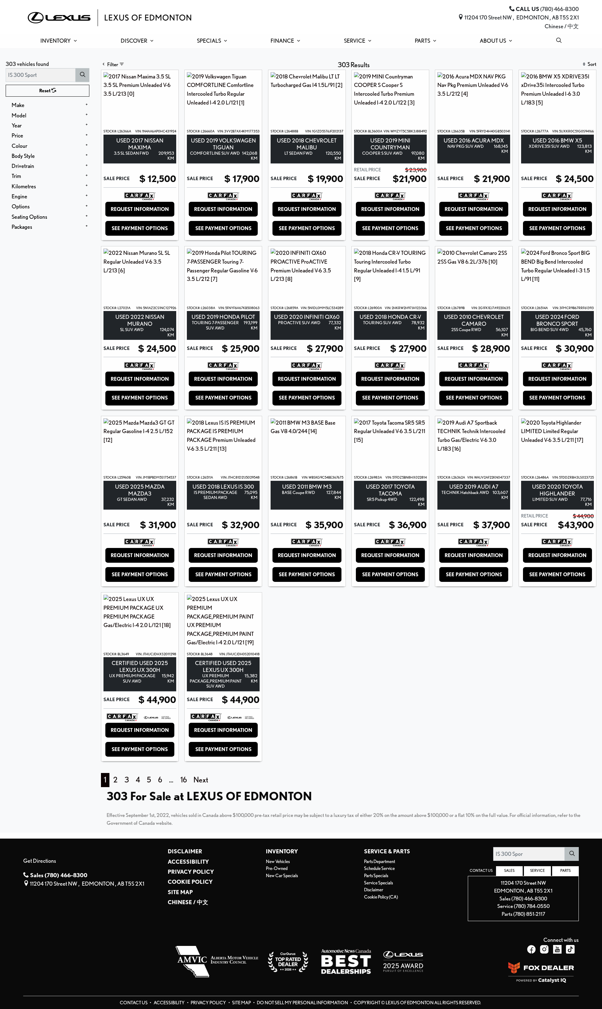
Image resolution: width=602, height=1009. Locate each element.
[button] (57, 41)
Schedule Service (379, 868)
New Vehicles (278, 861)
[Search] (82, 75)
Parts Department (379, 861)
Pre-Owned (277, 868)
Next (200, 779)
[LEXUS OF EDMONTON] (109, 16)
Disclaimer (185, 851)
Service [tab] (537, 870)
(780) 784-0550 (532, 906)
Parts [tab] (565, 870)
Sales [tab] (509, 870)
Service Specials (378, 883)
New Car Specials (282, 875)
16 (183, 779)
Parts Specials (376, 875)
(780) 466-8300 (529, 898)
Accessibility (188, 861)
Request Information (140, 209)
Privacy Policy (191, 871)
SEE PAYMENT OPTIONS (140, 228)
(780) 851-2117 (529, 914)
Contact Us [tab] (481, 870)
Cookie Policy (190, 881)
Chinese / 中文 (562, 26)
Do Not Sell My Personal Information (303, 1003)
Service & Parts (387, 851)
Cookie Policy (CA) (381, 897)
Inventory (282, 851)
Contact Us (134, 1003)
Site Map (180, 892)
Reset (45, 91)
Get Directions (39, 860)
